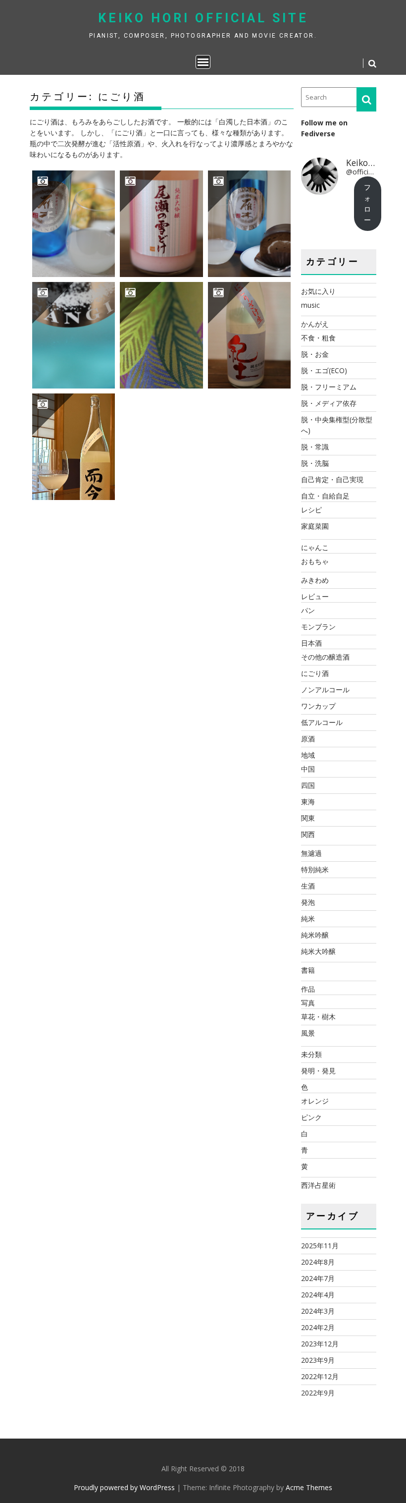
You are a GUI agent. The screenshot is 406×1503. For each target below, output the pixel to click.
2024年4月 (318, 1294)
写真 (308, 1002)
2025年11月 (320, 1245)
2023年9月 (318, 1360)
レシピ (311, 509)
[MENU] (203, 62)
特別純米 (315, 869)
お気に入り (318, 291)
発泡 (308, 902)
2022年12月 (320, 1376)
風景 (308, 1033)
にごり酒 (315, 673)
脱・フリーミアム (328, 386)
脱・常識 (315, 446)
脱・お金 (315, 354)
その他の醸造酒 (325, 657)
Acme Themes (309, 1487)
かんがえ (315, 324)
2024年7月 (318, 1278)
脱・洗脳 (315, 463)
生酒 (308, 886)
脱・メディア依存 (328, 403)
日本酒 (311, 643)
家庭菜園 (315, 526)
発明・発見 (318, 1070)
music (310, 305)
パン (308, 610)
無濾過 (311, 853)
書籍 (308, 970)
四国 (308, 785)
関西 (308, 834)
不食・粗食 (318, 337)
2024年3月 (318, 1311)
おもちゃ (315, 561)
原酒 (308, 738)
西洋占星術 (318, 1185)
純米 (308, 918)
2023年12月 (320, 1343)
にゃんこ (315, 547)
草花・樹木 (318, 1016)
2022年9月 (318, 1392)
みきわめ (315, 580)
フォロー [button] (367, 203)
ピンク (311, 1117)
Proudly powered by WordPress (124, 1487)
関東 (308, 818)
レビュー (315, 596)
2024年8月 (318, 1262)
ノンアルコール (325, 689)
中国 (308, 769)
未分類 (311, 1054)
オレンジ (315, 1101)
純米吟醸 (315, 935)
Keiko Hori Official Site (203, 18)
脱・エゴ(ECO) (324, 370)
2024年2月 (318, 1327)
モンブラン (318, 626)
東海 (308, 801)
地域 (308, 755)
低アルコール (322, 722)
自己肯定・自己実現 (332, 479)
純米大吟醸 (318, 951)
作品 (308, 989)
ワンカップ (318, 706)
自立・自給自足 (325, 496)
